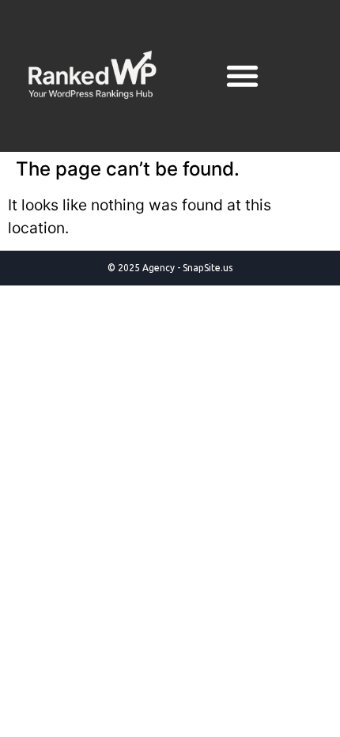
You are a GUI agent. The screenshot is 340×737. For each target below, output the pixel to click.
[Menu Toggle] (242, 76)
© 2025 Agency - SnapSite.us (170, 268)
